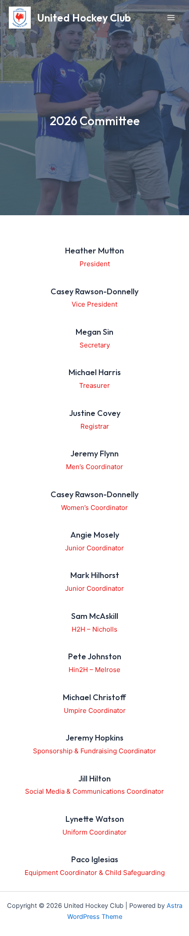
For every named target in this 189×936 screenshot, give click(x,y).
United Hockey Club (84, 17)
